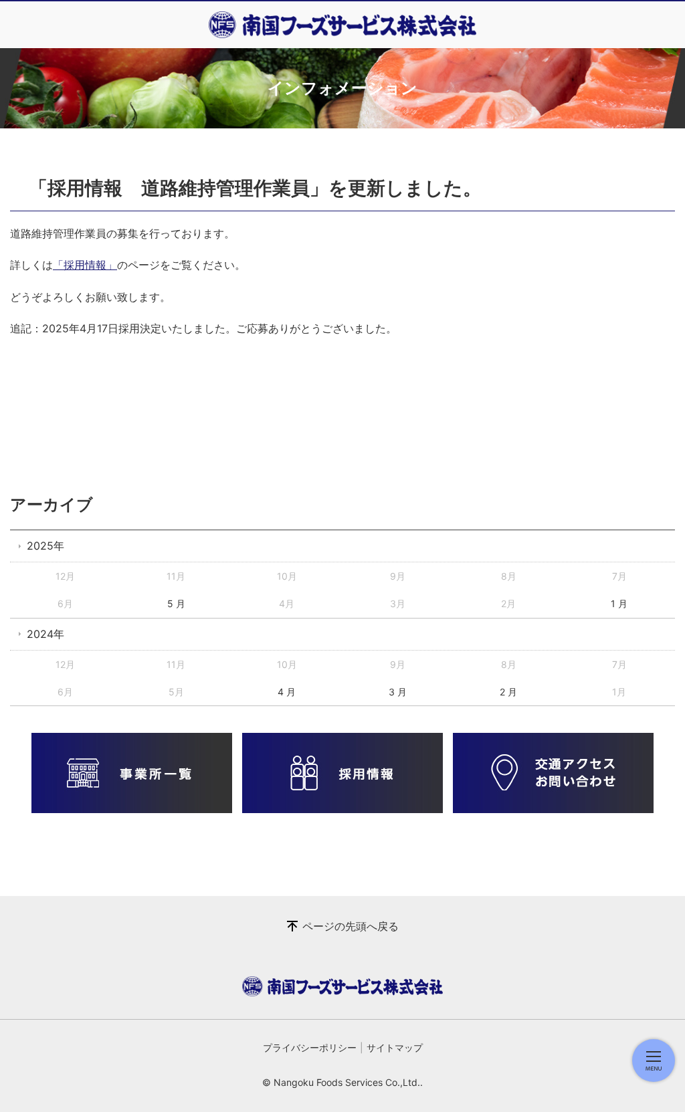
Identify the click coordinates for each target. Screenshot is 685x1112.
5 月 (176, 603)
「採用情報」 (85, 264)
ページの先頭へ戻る (350, 926)
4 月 (287, 691)
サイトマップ (395, 1047)
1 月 (619, 603)
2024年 (45, 634)
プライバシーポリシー (310, 1047)
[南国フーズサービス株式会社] (342, 24)
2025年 (45, 545)
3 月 (398, 691)
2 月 (508, 691)
